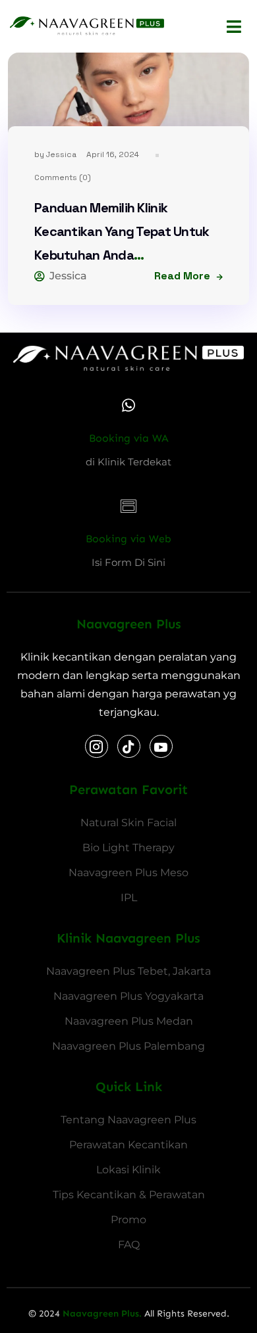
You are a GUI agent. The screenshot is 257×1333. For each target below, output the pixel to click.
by (55, 154)
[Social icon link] (96, 746)
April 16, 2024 (112, 154)
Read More (182, 276)
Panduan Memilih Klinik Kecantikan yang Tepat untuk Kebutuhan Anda (122, 231)
